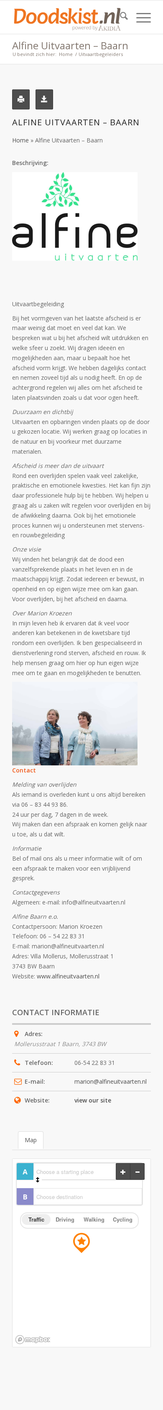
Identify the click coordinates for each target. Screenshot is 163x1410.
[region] (81, 1253)
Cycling (122, 1219)
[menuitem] (120, 17)
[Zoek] (120, 17)
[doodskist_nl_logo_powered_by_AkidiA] (67, 17)
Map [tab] (31, 1140)
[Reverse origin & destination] (37, 1180)
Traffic (36, 1219)
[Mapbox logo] (32, 1339)
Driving (65, 1219)
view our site (92, 1100)
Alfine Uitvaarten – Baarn (70, 45)
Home (20, 140)
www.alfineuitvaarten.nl (68, 976)
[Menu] (139, 17)
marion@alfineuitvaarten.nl (110, 1081)
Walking (94, 1219)
